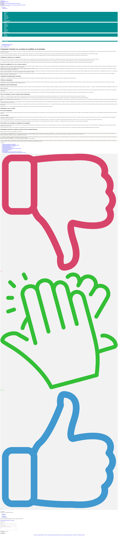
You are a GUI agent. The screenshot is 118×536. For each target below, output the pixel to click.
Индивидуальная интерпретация (7, 147)
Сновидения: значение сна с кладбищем (8, 144)
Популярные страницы (81, 534)
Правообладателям (41, 534)
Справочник (75, 534)
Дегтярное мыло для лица (6, 45)
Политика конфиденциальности (5, 520)
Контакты (12, 520)
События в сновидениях (6, 146)
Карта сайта (4, 514)
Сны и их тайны (5, 150)
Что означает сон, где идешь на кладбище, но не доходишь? (12, 151)
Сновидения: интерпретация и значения (8, 145)
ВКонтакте (4, 7)
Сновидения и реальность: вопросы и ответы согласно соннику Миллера (14, 152)
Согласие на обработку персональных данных (55, 534)
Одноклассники (4, 8)
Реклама (45, 534)
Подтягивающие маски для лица (7, 44)
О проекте (35, 534)
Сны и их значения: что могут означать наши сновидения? (11, 148)
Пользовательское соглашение (67, 534)
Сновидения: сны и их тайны (7, 149)
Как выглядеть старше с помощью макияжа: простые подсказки (10, 3)
